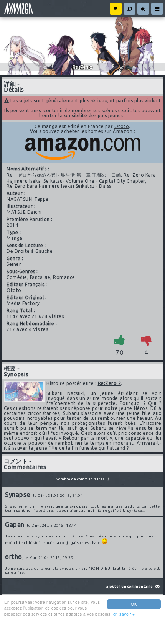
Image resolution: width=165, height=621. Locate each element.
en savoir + (124, 614)
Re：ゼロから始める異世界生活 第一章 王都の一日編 (64, 174)
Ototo (121, 126)
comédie (17, 277)
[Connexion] (143, 9)
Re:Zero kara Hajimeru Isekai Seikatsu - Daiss (59, 186)
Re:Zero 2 (109, 383)
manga (15, 238)
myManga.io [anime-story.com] (17, 8)
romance (64, 277)
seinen (14, 264)
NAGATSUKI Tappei (28, 199)
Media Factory (23, 303)
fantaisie (40, 277)
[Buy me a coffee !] (116, 9)
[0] (146, 340)
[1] (119, 340)
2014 (12, 225)
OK (134, 604)
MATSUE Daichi (24, 212)
